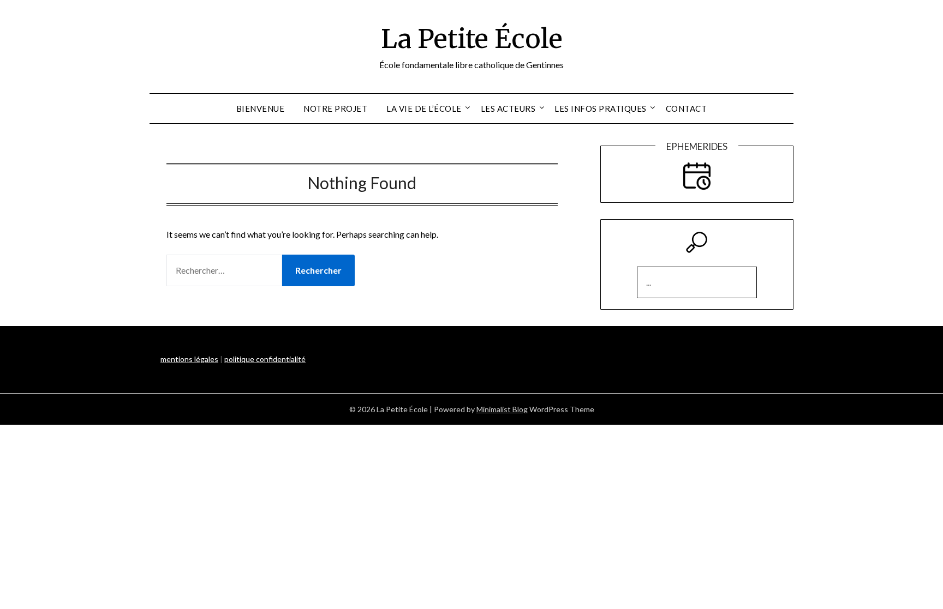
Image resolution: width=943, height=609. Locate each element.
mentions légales (189, 359)
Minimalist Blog (502, 409)
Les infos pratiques (600, 108)
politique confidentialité (265, 359)
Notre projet (335, 108)
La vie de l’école (424, 108)
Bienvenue (260, 108)
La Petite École (472, 38)
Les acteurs (508, 108)
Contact (686, 108)
